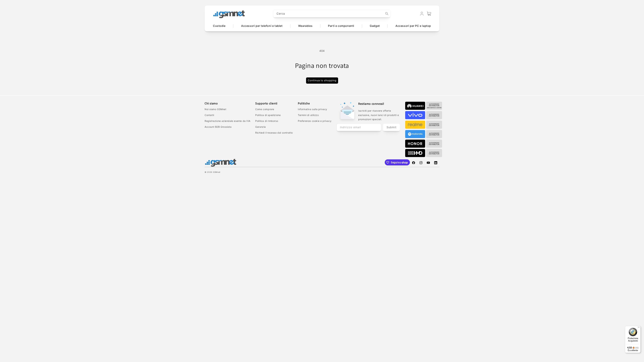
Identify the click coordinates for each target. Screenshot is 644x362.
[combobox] (332, 13)
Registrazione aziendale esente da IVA (227, 120)
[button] (429, 14)
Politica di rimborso (266, 120)
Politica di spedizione (268, 115)
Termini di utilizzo (308, 115)
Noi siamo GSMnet (215, 109)
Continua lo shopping (322, 80)
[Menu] (639, 328)
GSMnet (216, 172)
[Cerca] (386, 13)
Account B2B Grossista (218, 126)
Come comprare (264, 109)
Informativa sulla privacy (312, 109)
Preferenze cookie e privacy (314, 120)
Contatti (209, 115)
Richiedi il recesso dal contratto (274, 132)
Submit (391, 127)
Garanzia (260, 126)
